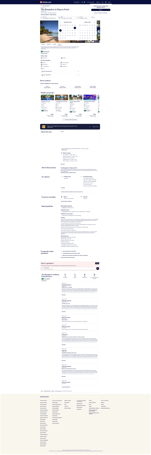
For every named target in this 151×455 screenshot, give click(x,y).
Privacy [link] (90, 404)
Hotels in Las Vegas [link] (43, 402)
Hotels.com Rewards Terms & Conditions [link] (94, 413)
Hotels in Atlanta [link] (43, 428)
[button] (63, 28)
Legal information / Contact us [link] (94, 408)
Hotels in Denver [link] (43, 423)
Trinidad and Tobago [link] (47, 391)
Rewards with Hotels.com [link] (105, 408)
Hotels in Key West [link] (43, 436)
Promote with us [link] (79, 407)
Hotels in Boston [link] (43, 432)
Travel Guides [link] (103, 406)
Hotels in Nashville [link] (43, 413)
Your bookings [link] (66, 402)
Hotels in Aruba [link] (55, 402)
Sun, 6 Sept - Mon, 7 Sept (66, 18)
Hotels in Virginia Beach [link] (44, 440)
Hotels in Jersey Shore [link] (56, 413)
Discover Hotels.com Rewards (100, 12)
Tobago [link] (53, 391)
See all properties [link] (46, 5)
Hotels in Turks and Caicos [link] (56, 404)
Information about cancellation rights (68, 172)
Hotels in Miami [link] (42, 419)
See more (63, 164)
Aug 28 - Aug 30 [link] (77, 87)
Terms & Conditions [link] (92, 402)
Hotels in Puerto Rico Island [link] (57, 417)
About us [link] (102, 402)
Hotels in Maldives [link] (55, 408)
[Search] (97, 268)
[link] (101, 17)
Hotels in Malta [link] (55, 411)
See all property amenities (66, 201)
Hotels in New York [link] (43, 404)
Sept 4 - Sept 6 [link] (93, 87)
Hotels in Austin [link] (43, 426)
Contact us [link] (66, 406)
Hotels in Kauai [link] (54, 419)
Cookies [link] (90, 406)
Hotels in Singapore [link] (55, 406)
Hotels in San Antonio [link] (44, 430)
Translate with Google (66, 303)
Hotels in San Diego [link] (43, 411)
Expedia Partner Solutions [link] (81, 405)
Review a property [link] (67, 408)
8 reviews (43, 280)
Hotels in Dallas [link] (42, 445)
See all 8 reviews (44, 53)
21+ (97, 41)
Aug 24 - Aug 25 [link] (62, 87)
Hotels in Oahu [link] (54, 421)
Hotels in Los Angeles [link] (43, 417)
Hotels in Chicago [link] (43, 406)
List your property (90, 2)
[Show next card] (99, 106)
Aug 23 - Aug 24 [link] (47, 87)
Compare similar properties (71, 119)
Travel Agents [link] (79, 409)
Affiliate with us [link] (79, 403)
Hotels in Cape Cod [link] (55, 423)
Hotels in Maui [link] (54, 415)
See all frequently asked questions (68, 257)
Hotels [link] (42, 391)
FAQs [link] (65, 404)
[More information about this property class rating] (45, 11)
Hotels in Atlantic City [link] (44, 434)
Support (98, 2)
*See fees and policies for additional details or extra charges (71, 191)
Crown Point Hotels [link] (58, 391)
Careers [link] (102, 404)
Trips (102, 2)
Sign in (109, 2)
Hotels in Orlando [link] (43, 408)
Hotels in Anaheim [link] (43, 443)
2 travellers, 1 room (83, 18)
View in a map (64, 149)
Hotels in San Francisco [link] (44, 415)
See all (42, 68)
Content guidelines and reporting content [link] (93, 410)
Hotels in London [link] (43, 438)
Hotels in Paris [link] (42, 421)
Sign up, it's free (95, 126)
